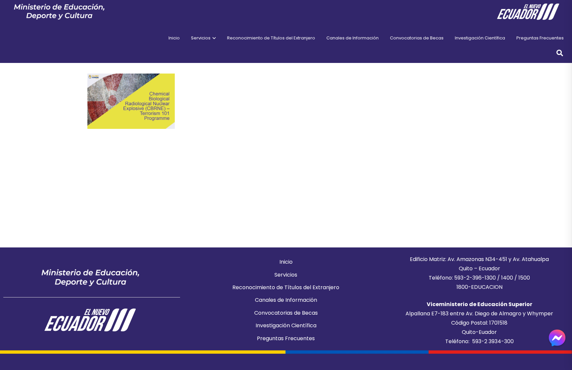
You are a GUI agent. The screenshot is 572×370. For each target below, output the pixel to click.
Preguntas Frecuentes (286, 338)
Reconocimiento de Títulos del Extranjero (285, 287)
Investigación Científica (286, 325)
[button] (213, 38)
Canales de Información (286, 300)
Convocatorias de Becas (286, 313)
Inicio (286, 262)
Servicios (285, 275)
